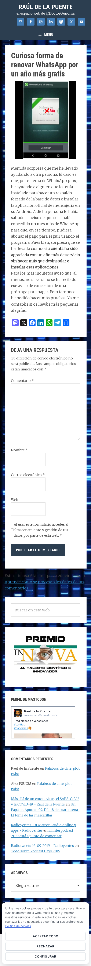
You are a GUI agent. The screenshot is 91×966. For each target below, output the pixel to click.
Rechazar (45, 946)
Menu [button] (48, 35)
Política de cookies (18, 926)
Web (14, 500)
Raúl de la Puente (46, 7)
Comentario (22, 380)
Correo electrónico (28, 475)
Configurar (45, 956)
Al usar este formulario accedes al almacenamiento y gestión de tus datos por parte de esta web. (41, 529)
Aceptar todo (45, 936)
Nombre (19, 450)
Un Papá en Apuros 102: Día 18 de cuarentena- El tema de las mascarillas (45, 809)
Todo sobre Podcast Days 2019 (35, 851)
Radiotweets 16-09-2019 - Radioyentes (42, 846)
